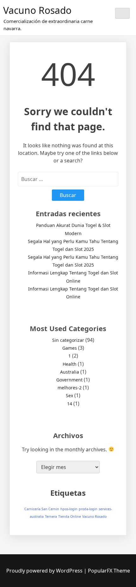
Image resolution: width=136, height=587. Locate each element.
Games (69, 348)
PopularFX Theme (109, 570)
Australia (69, 372)
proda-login (88, 509)
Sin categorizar (68, 340)
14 (69, 404)
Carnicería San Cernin (41, 509)
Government (69, 380)
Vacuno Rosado (37, 10)
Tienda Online (69, 516)
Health (70, 364)
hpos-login (68, 509)
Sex (69, 395)
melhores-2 (70, 388)
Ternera (51, 516)
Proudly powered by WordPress (45, 570)
